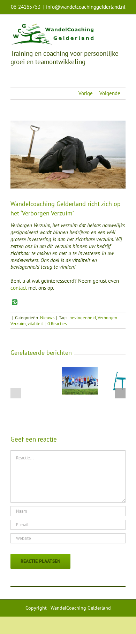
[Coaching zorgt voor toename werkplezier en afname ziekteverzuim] (80, 370)
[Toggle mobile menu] (123, 25)
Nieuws (47, 318)
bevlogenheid (82, 318)
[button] (15, 393)
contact (18, 287)
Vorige (85, 93)
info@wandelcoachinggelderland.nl (85, 6)
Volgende (109, 93)
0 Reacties (57, 324)
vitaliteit (35, 324)
